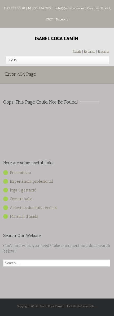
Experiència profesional (31, 181)
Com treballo (21, 199)
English (103, 51)
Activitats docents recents (33, 207)
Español (90, 51)
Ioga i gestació (23, 190)
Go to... (14, 60)
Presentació (20, 172)
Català (77, 51)
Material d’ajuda (24, 216)
